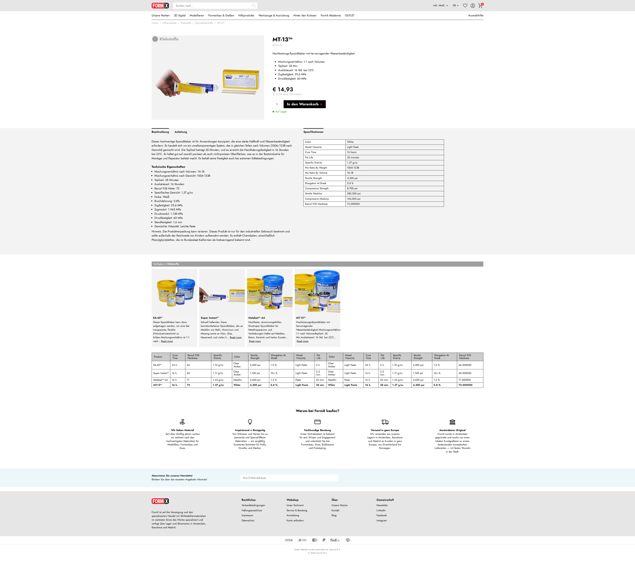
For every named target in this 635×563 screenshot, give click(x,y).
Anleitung (181, 132)
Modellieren (197, 15)
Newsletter (382, 505)
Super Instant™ (161, 373)
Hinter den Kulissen (305, 15)
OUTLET (349, 15)
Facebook (382, 515)
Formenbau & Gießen (221, 15)
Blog (334, 515)
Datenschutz (248, 520)
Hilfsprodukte (246, 15)
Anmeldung (293, 515)
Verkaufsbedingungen (253, 505)
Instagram (382, 520)
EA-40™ (157, 365)
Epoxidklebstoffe (204, 23)
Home (155, 23)
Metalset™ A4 (160, 380)
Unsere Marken (161, 15)
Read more (167, 341)
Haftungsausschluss (252, 510)
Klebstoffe (186, 23)
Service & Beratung (297, 510)
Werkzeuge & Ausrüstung (273, 15)
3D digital (180, 15)
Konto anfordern (295, 520)
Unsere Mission (340, 505)
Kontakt (335, 510)
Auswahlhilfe (475, 15)
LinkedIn (381, 510)
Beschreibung (160, 132)
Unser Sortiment (295, 505)
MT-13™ (221, 23)
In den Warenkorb (303, 104)
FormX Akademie (331, 15)
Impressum (247, 515)
